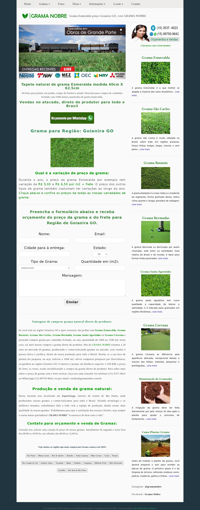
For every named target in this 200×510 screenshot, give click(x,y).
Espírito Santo (47, 463)
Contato (135, 3)
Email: (100, 234)
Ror (135, 508)
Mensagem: (72, 275)
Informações (96, 3)
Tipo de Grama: (44, 262)
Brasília (70, 456)
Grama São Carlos (40, 335)
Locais (117, 3)
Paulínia (77, 463)
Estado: (100, 248)
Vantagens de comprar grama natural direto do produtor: (72, 321)
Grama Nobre (153, 494)
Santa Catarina (82, 456)
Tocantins (59, 463)
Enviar (72, 302)
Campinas (88, 463)
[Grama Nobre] (44, 15)
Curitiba (61, 470)
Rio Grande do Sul (30, 463)
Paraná (115, 456)
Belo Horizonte (116, 463)
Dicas (76, 3)
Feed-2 (153, 508)
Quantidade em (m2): (100, 262)
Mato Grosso (96, 456)
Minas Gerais (43, 456)
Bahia (68, 463)
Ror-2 (146, 508)
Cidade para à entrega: (44, 248)
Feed (140, 508)
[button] (27, 52)
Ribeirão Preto (101, 463)
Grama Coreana (114, 335)
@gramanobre (153, 486)
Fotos (61, 3)
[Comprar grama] (156, 33)
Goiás (106, 456)
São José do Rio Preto (77, 470)
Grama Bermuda (62, 335)
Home (29, 3)
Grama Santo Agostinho (87, 335)
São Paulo (31, 456)
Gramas (43, 3)
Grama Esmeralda (105, 330)
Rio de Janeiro (58, 456)
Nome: (44, 234)
